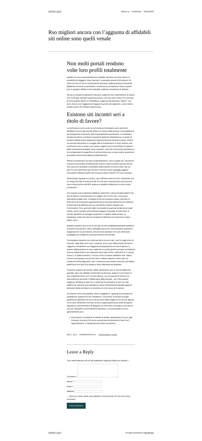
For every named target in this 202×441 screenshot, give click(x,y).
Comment (72, 376)
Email (70, 386)
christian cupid (119, 170)
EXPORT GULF (54, 11)
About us (125, 11)
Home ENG (149, 11)
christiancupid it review (107, 335)
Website (70, 391)
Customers (136, 11)
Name (70, 381)
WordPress (149, 433)
